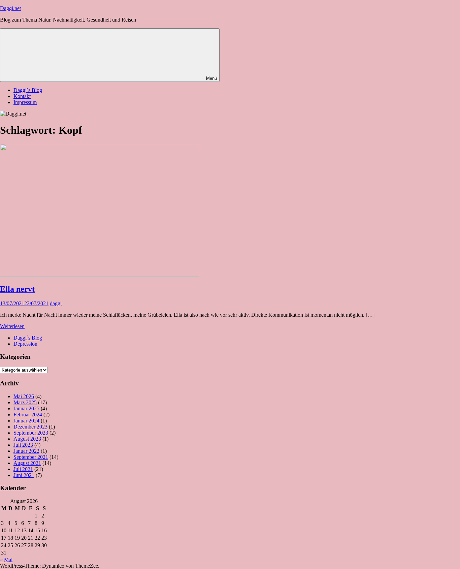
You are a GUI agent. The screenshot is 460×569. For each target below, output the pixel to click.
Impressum (25, 102)
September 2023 (30, 433)
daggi (56, 303)
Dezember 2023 (30, 427)
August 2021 (27, 463)
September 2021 (30, 457)
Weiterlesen (12, 326)
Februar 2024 (27, 414)
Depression (25, 344)
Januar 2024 (26, 420)
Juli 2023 (23, 445)
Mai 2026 (23, 396)
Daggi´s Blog (27, 90)
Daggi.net (10, 8)
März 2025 (25, 402)
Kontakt (22, 96)
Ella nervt (17, 289)
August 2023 (27, 439)
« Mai (6, 560)
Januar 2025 (26, 408)
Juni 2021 (23, 475)
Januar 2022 (26, 451)
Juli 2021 (23, 469)
